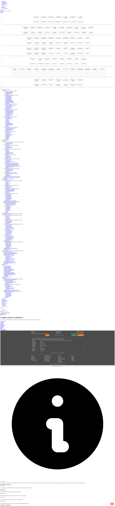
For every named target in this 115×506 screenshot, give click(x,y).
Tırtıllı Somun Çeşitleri (9, 107)
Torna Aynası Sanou (73, 42)
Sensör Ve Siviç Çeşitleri (91, 32)
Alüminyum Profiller (36, 21)
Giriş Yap (2, 313)
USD (4, 8)
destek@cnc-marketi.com (61, 358)
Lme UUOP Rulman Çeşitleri (10, 237)
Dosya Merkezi (4, 2)
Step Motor (7, 155)
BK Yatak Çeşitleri (8, 243)
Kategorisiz (7, 137)
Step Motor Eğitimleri (7, 266)
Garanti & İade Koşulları (48, 357)
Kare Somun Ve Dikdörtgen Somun (11, 105)
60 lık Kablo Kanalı (8, 197)
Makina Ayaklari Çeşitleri (9, 134)
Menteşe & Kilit (8, 135)
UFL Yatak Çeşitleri (8, 245)
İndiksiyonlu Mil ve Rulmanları (43, 53)
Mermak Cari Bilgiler (34, 360)
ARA (9, 10)
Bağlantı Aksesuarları (65, 21)
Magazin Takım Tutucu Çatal (73, 85)
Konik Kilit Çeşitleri (58, 42)
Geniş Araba (7, 217)
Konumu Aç (42, 350)
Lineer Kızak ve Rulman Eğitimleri (43, 69)
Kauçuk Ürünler (8, 133)
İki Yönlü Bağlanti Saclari (9, 113)
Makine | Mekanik (5, 35)
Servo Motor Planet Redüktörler (10, 189)
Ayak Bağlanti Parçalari (9, 118)
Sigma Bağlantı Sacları (58, 21)
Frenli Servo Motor (8, 159)
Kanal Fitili (7, 121)
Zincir (6, 211)
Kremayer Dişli (8, 186)
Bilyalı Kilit (7, 119)
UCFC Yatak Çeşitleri (9, 231)
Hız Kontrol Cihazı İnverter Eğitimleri (80, 69)
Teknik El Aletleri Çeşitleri (65, 43)
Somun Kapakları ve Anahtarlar (36, 85)
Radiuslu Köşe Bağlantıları (9, 101)
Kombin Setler (51, 84)
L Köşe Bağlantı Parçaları (9, 100)
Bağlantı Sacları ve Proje (9, 110)
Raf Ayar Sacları (8, 114)
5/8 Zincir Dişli (8, 210)
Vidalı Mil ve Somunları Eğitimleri (51, 69)
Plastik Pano (7, 174)
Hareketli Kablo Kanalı (51, 43)
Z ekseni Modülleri (83, 63)
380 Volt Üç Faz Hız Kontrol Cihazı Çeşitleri (12, 164)
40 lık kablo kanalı (8, 196)
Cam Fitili (7, 120)
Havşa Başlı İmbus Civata (9, 129)
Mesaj (112, 503)
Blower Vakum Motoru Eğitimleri (73, 69)
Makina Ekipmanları (76, 32)
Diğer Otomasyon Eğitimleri (29, 69)
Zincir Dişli (87, 42)
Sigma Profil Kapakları (9, 124)
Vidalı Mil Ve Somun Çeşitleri (29, 43)
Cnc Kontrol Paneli (8, 146)
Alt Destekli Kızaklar (9, 220)
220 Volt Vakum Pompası (9, 169)
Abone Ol (47, 335)
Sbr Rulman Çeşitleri (9, 221)
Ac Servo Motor (8, 160)
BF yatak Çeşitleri (8, 242)
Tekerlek (7, 125)
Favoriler (3, 6)
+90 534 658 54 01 (80, 335)
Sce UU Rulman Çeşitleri (9, 227)
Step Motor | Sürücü (47, 32)
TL (2, 8)
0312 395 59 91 (74, 335)
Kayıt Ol (5, 313)
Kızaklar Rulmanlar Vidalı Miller (7, 45)
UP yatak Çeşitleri (8, 246)
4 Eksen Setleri (55, 63)
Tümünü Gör (7, 94)
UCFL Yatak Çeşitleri (9, 232)
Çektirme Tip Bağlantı (9, 104)
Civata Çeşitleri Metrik (73, 21)
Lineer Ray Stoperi (8, 218)
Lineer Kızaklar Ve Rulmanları (29, 53)
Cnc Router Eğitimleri (7, 271)
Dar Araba (7, 216)
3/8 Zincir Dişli (8, 209)
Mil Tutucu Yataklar (8, 226)
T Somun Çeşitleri (8, 106)
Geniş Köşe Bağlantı (9, 98)
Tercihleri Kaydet (8, 505)
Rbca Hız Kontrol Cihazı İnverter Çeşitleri (12, 165)
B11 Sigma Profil (2, 325)
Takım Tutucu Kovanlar (65, 85)
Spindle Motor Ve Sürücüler (40, 32)
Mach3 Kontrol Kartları (9, 147)
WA (62, 335)
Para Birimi (3, 306)
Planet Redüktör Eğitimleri (95, 69)
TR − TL (4, 7)
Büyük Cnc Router (33, 63)
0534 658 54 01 (42, 349)
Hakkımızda (33, 357)
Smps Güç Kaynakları (9, 142)
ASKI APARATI (8, 117)
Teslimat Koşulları (47, 361)
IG (57, 335)
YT (59, 335)
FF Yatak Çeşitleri (8, 244)
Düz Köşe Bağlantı (8, 97)
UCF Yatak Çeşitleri (8, 230)
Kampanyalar (5, 77)
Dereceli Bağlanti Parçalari (9, 111)
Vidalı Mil (7, 183)
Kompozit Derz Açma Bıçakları (10, 258)
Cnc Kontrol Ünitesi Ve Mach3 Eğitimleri (87, 69)
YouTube (72, 359)
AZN (7, 8)
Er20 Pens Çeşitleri (8, 293)
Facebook (72, 357)
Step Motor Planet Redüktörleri (10, 190)
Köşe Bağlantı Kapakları (9, 123)
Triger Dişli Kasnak (80, 42)
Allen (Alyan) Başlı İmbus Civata (10, 128)
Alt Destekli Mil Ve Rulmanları (36, 53)
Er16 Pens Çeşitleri (8, 292)
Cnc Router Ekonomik (40, 63)
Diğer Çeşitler (8, 191)
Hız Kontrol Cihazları (62, 32)
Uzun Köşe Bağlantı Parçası (10, 102)
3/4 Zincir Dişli (8, 208)
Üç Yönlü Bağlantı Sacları (9, 115)
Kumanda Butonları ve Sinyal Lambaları (11, 173)
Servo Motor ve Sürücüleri (55, 32)
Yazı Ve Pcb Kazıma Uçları (10, 259)
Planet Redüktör (60, 362)
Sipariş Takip (4, 299)
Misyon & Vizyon (33, 358)
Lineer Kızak (2, 322)
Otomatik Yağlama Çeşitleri (83, 32)
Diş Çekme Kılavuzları (9, 257)
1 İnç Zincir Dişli (8, 207)
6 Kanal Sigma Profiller (9, 92)
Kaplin (7, 182)
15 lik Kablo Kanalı (8, 194)
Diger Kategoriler (2, 329)
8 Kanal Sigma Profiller (9, 93)
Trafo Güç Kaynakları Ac (9, 143)
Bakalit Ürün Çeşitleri (9, 132)
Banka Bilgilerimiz (5, 3)
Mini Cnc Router (47, 63)
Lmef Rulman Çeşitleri (9, 238)
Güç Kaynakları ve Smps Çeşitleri (25, 32)
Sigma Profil (4, 14)
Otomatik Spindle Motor (9, 152)
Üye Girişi (3, 309)
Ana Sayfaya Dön (2, 321)
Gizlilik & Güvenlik (47, 360)
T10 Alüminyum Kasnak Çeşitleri (10, 204)
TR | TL (4, 304)
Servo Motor (59, 361)
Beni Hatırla (3, 312)
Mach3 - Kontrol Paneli (33, 32)
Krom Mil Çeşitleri (8, 225)
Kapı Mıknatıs (8, 122)
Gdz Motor (7, 150)
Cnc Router (2, 323)
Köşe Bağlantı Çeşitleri (44, 21)
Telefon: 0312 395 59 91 (61, 359)
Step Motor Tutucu (8, 157)
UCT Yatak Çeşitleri (9, 233)
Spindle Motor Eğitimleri (58, 69)
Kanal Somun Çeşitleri (51, 21)
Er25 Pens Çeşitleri (8, 294)
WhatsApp (72, 360)
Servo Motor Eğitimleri (14, 69)
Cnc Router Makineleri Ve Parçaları (8, 56)
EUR (5, 8)
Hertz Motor (7, 151)
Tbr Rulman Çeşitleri (9, 222)
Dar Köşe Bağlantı (8, 96)
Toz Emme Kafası (69, 63)
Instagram (72, 358)
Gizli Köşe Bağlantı (8, 99)
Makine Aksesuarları (80, 21)
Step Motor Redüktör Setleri (10, 281)
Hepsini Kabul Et (9, 484)
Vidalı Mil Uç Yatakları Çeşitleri (73, 53)
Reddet (55, 482)
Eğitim (4, 66)
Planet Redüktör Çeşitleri (44, 43)
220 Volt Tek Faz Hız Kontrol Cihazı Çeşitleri (12, 163)
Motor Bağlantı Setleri (14, 248)
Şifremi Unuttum (7, 312)
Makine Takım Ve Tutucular (10, 153)
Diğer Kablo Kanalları (9, 198)
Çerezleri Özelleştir (3, 484)
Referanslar (33, 359)
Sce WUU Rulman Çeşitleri (10, 228)
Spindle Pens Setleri (43, 84)
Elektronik (4, 24)
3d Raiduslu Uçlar (8, 256)
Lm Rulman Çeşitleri (9, 236)
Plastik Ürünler (8, 136)
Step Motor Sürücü (8, 156)
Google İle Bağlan (3, 314)
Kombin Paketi (6, 275)
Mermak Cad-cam (4, 5)
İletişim (3, 4)
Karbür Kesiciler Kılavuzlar (58, 85)
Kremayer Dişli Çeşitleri (37, 43)
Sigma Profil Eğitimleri (36, 69)
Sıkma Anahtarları (8, 295)
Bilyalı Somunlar (8, 181)
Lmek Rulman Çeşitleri (9, 239)
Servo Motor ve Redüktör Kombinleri (11, 282)
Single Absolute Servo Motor (10, 161)
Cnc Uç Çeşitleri (62, 63)
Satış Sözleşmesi (46, 358)
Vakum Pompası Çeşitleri (69, 32)
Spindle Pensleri (80, 84)
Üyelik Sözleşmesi (47, 359)
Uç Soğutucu (76, 63)
